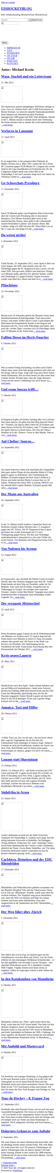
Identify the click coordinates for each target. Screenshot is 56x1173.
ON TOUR (12, 55)
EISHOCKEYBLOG (16, 8)
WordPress (17, 1170)
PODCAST (12, 61)
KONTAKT (12, 63)
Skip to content (8, 2)
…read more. (7, 125)
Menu (4, 43)
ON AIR (11, 58)
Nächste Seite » (8, 1165)
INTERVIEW (13, 53)
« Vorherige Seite (9, 1162)
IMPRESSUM (13, 48)
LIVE (9, 50)
